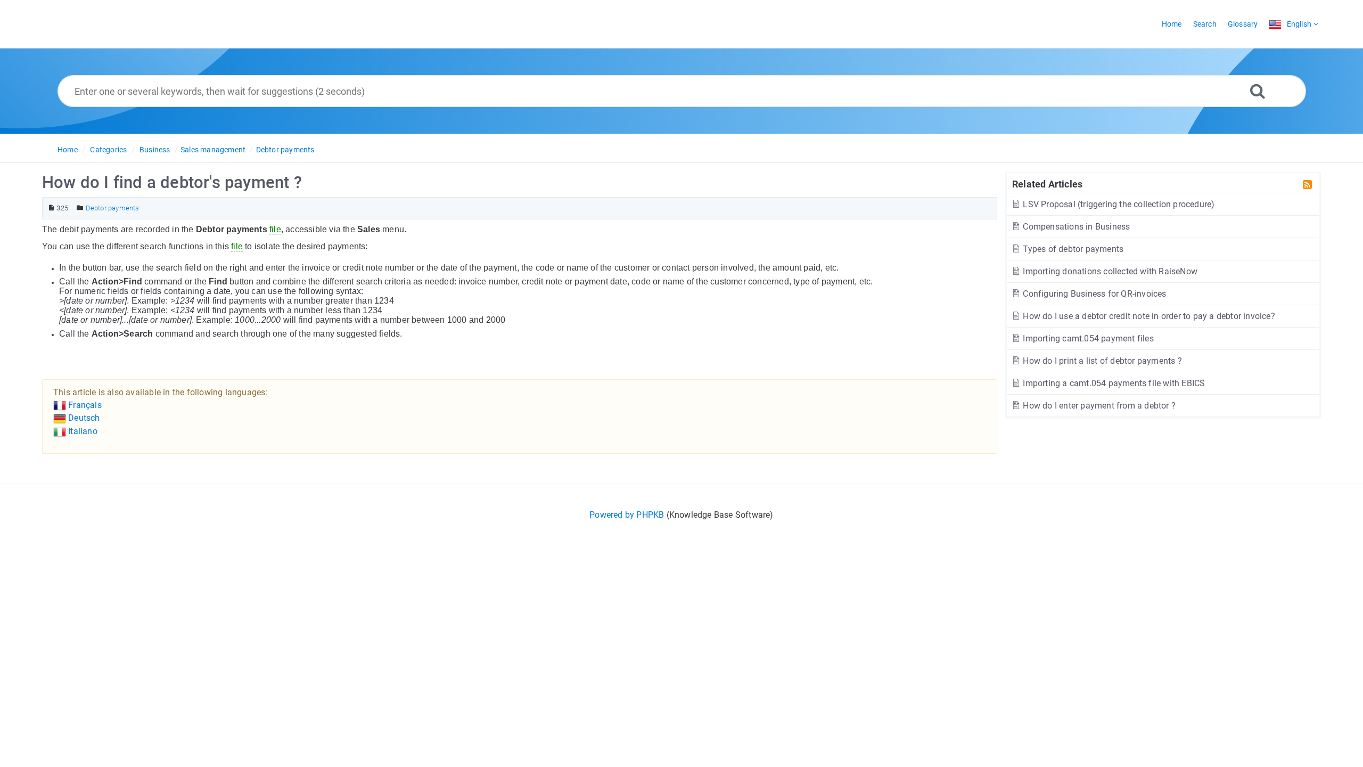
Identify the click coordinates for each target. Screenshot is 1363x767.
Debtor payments (285, 149)
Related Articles (1047, 183)
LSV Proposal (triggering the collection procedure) (1117, 204)
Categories (108, 149)
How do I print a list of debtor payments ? (1101, 361)
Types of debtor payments (1072, 249)
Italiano (81, 431)
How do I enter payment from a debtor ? (1098, 406)
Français (84, 405)
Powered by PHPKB (626, 515)
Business (154, 149)
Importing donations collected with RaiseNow (1109, 271)
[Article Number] (51, 208)
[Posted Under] (80, 208)
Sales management (212, 149)
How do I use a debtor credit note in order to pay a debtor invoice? (1148, 316)
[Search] (1257, 90)
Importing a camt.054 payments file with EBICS (1113, 383)
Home (68, 149)
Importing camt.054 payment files (1087, 338)
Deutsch (83, 418)
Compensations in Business (1075, 227)
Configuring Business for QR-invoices (1093, 294)
